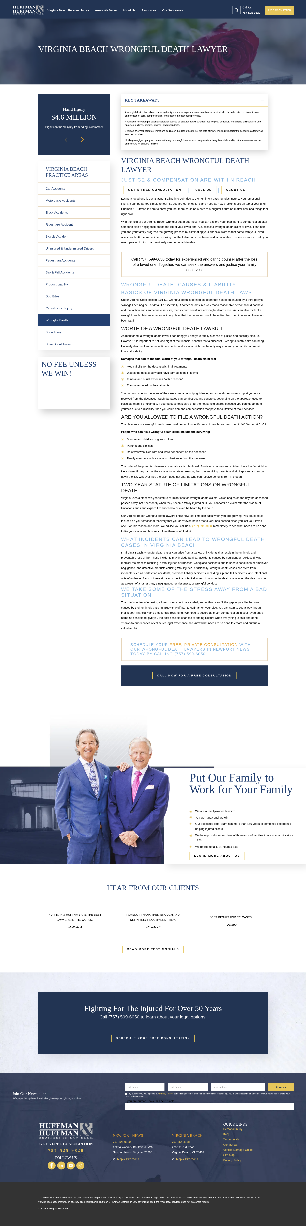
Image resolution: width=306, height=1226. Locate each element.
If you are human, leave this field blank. (150, 1101)
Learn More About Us (217, 855)
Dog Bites (52, 296)
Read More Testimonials (153, 949)
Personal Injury (232, 1129)
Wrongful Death (57, 320)
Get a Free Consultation (154, 189)
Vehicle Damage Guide (238, 1149)
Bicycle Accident (57, 236)
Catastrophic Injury (59, 308)
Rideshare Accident (59, 224)
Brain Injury (54, 332)
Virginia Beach (187, 1135)
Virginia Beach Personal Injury (68, 10)
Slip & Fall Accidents (60, 272)
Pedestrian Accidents (60, 260)
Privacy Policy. (166, 1094)
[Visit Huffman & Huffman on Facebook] (52, 1165)
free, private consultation (203, 644)
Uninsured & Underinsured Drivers (70, 248)
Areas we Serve (106, 10)
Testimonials (231, 1139)
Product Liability (57, 284)
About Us (129, 10)
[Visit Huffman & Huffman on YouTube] (71, 1165)
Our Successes (172, 10)
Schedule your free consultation (153, 1038)
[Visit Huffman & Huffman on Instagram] (80, 1165)
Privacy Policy (232, 1160)
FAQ (226, 1134)
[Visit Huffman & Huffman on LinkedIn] (61, 1165)
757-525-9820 (66, 1150)
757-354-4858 (181, 1141)
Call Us (203, 189)
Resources (149, 10)
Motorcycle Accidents (61, 200)
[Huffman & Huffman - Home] (28, 10)
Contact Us (230, 1144)
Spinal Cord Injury (58, 344)
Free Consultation (279, 10)
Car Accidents (55, 188)
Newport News (128, 1135)
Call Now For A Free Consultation (194, 675)
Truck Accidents (57, 212)
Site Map (229, 1155)
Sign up (281, 1087)
